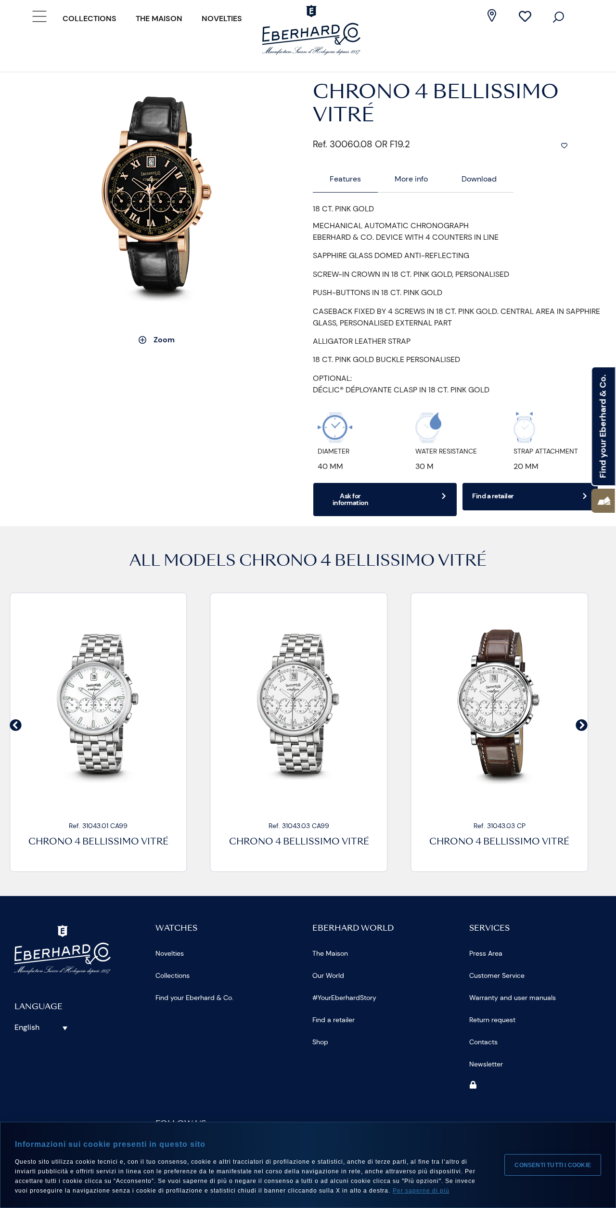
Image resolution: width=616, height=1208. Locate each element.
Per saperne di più (421, 1190)
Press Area (485, 953)
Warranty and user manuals (512, 997)
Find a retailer (333, 1019)
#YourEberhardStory (344, 997)
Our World (328, 975)
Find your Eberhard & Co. (194, 997)
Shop (320, 1042)
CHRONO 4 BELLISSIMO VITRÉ (363, 562)
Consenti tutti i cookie (552, 1165)
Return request (492, 1019)
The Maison (159, 18)
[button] (603, 501)
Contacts (483, 1042)
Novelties (222, 18)
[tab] (345, 179)
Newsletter (486, 1064)
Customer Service (497, 975)
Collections (89, 18)
